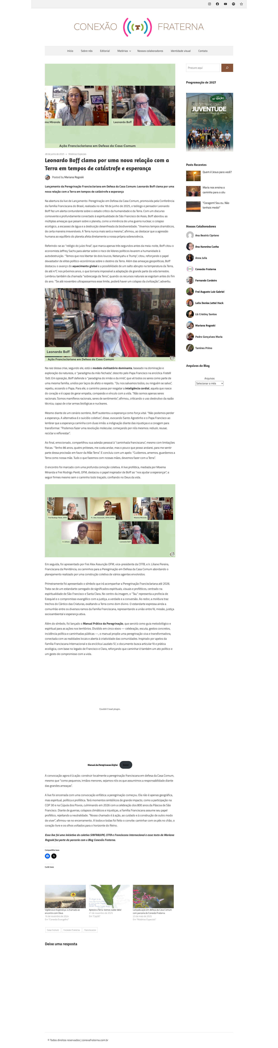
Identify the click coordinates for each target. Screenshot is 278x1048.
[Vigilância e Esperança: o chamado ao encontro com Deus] (65, 896)
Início (70, 51)
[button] (209, 122)
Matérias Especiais (77, 154)
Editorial (105, 51)
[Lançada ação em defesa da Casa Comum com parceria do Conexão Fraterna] (153, 896)
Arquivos (209, 378)
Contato (203, 51)
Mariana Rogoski (74, 177)
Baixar (126, 764)
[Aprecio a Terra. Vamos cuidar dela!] (109, 896)
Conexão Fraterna (72, 930)
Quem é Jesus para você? (217, 172)
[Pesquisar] (227, 68)
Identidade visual (181, 51)
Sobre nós (87, 51)
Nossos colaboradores (150, 51)
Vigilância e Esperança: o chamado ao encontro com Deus (62, 911)
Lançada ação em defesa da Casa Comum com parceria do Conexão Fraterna (152, 911)
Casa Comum (53, 930)
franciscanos (90, 930)
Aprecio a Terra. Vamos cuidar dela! (105, 909)
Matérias (122, 51)
